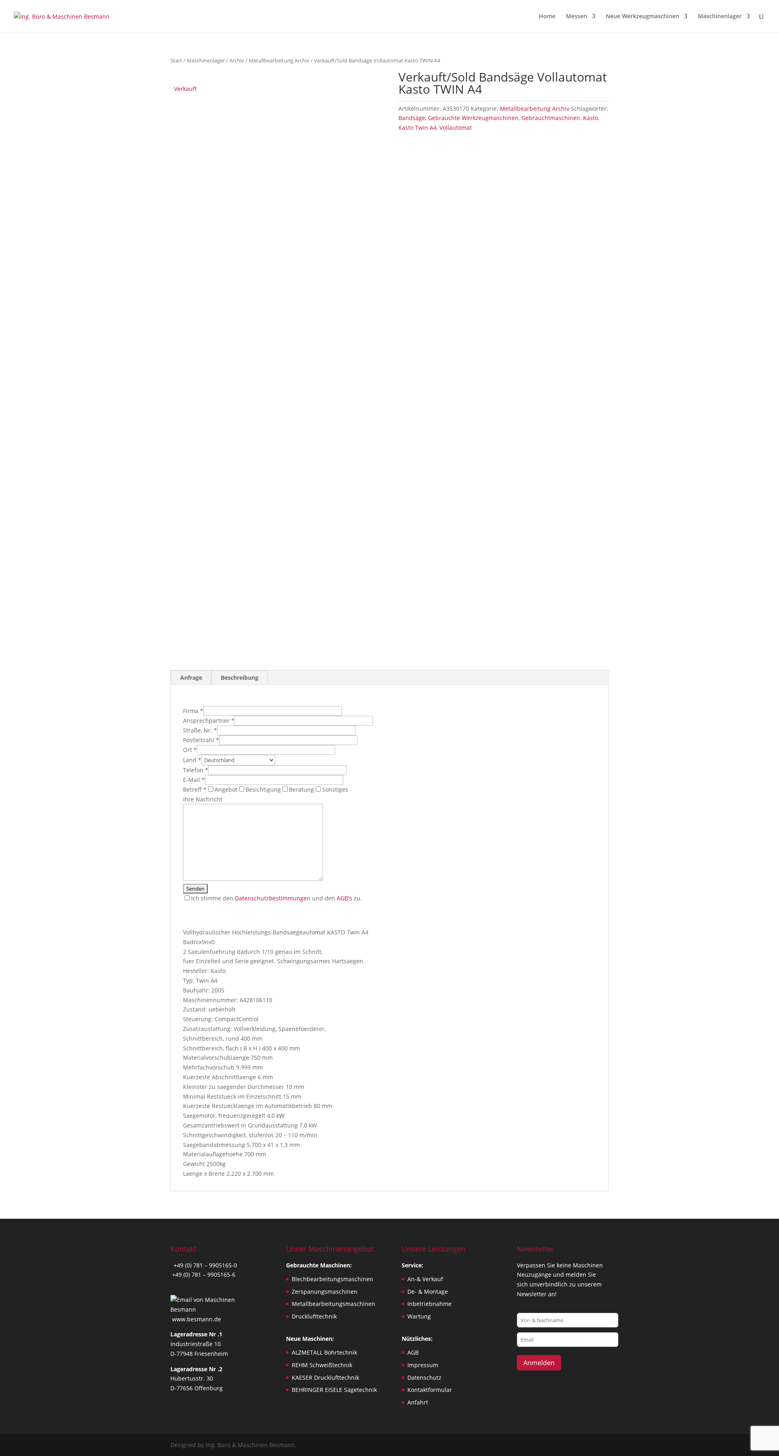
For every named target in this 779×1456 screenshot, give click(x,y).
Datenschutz (424, 1377)
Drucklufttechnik (314, 1316)
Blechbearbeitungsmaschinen (332, 1279)
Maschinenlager (720, 16)
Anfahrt (417, 1402)
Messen (576, 16)
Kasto (590, 118)
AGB (413, 1352)
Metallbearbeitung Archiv (279, 60)
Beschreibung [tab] (239, 677)
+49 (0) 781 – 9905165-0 (204, 1265)
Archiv (236, 60)
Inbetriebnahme (429, 1304)
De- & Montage (427, 1291)
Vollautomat (455, 127)
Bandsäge (411, 118)
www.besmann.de (196, 1319)
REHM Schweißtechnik (322, 1365)
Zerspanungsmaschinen (324, 1291)
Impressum (422, 1365)
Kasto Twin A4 (417, 127)
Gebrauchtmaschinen (550, 118)
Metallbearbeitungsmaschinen (333, 1304)
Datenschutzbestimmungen (272, 898)
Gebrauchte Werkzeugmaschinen (473, 118)
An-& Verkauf (425, 1279)
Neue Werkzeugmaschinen (642, 16)
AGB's (344, 898)
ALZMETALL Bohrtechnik (324, 1352)
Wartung (419, 1316)
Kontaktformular (429, 1390)
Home (547, 16)
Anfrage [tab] (191, 677)
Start (176, 60)
